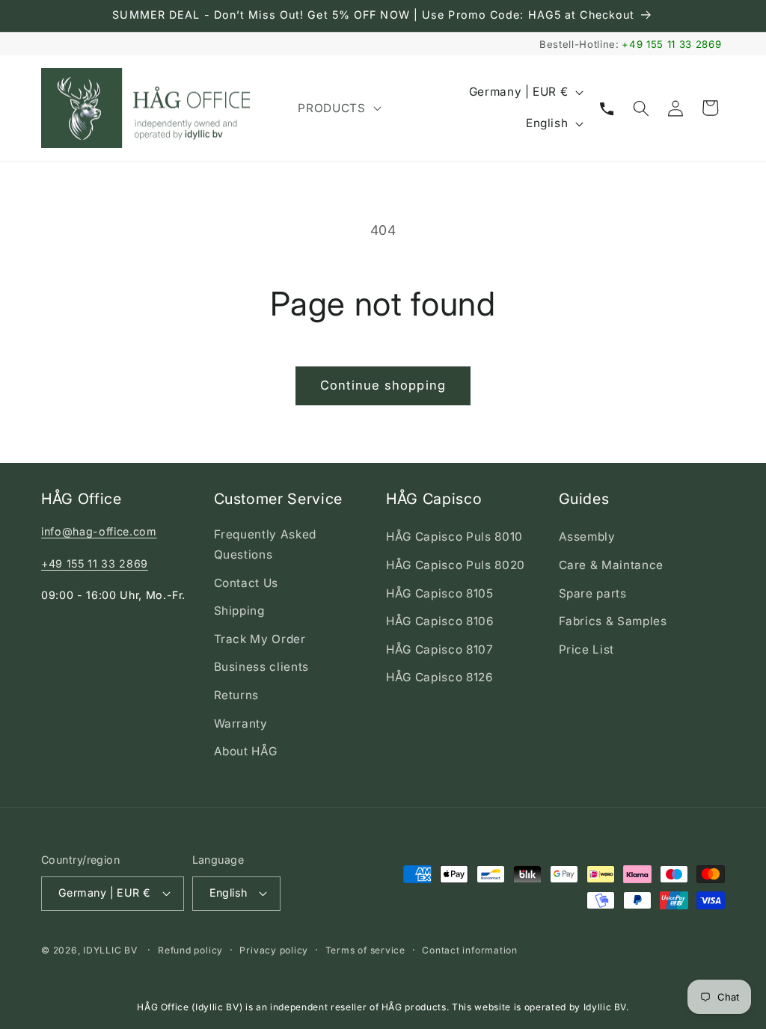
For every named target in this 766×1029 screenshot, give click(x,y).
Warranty (241, 723)
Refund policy (190, 950)
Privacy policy (273, 950)
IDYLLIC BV (110, 950)
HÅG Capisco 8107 (440, 649)
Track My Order (260, 639)
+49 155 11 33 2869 (671, 44)
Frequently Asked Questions (265, 544)
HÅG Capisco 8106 (440, 621)
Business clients (262, 667)
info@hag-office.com (99, 531)
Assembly (587, 536)
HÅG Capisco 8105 (440, 593)
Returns (237, 695)
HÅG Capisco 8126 (440, 677)
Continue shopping (383, 385)
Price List (587, 649)
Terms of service (365, 950)
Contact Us (246, 583)
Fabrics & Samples (613, 621)
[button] (337, 108)
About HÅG (246, 751)
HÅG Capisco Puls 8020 (455, 565)
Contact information (470, 950)
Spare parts (593, 593)
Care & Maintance (611, 565)
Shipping (239, 610)
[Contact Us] (606, 108)
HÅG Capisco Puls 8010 (454, 536)
